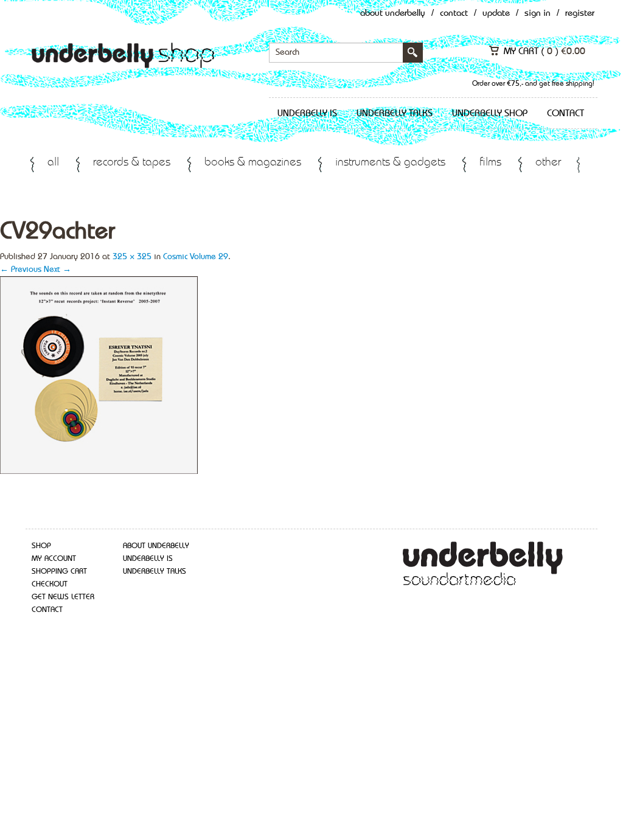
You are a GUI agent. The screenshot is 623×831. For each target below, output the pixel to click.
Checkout (50, 584)
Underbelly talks (395, 114)
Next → (57, 269)
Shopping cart (59, 571)
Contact (454, 13)
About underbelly (156, 546)
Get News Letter (63, 597)
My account (54, 559)
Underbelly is (307, 114)
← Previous (20, 269)
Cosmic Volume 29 (195, 256)
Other (548, 163)
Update (496, 13)
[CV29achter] (99, 374)
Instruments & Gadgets (390, 163)
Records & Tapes (131, 163)
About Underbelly (392, 13)
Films (490, 163)
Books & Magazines (252, 163)
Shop (41, 546)
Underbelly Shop (489, 114)
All (53, 163)
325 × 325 (132, 256)
